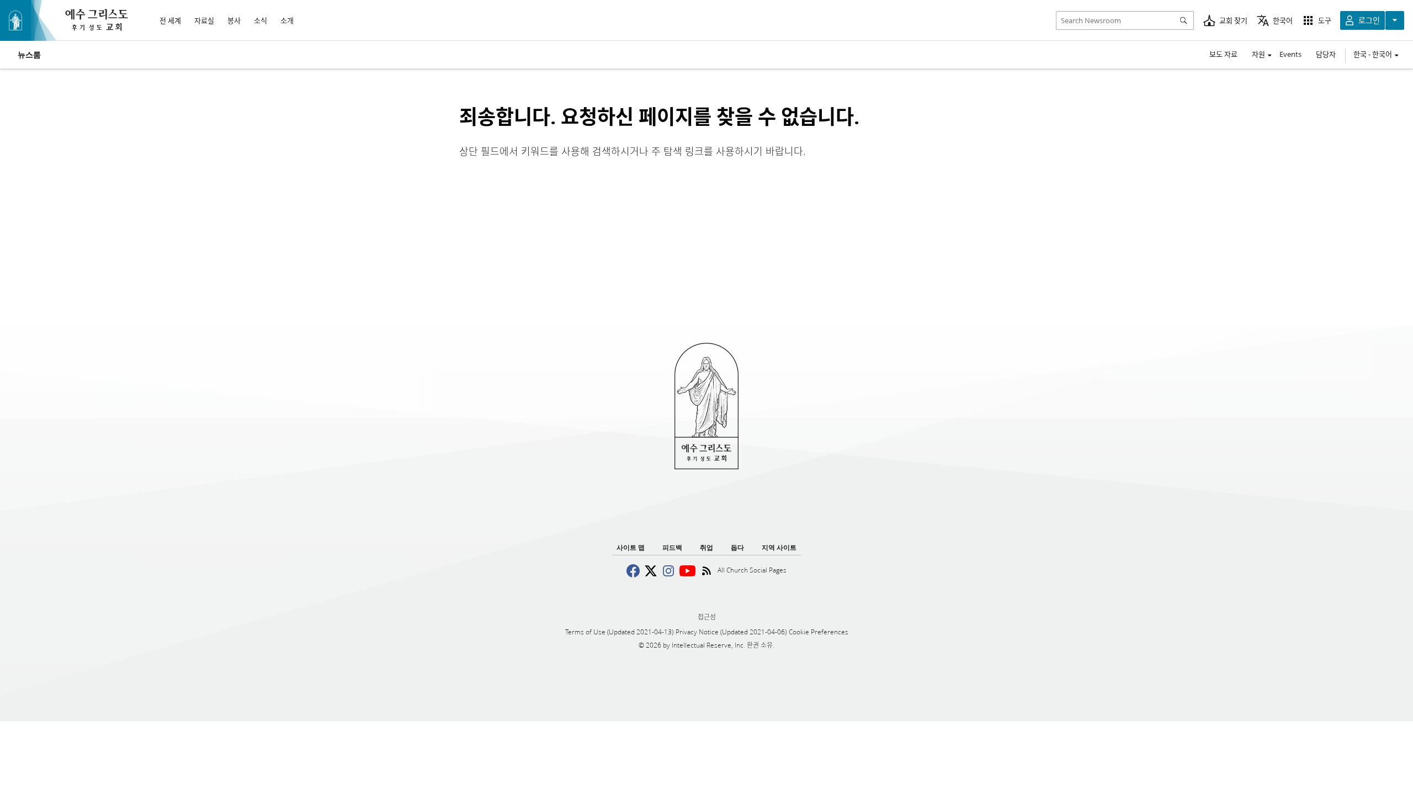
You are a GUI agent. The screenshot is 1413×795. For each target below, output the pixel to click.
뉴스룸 (29, 55)
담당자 (1326, 54)
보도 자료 (1223, 54)
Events (1290, 54)
